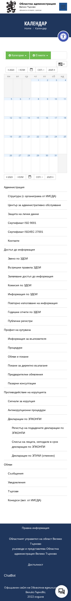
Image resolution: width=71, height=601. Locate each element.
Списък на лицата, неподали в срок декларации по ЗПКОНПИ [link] (35, 444)
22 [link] (38, 136)
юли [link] (22, 69)
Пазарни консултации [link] (22, 383)
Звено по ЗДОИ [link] (18, 258)
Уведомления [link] (16, 482)
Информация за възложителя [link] (27, 338)
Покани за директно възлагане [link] (28, 365)
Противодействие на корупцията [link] (25, 392)
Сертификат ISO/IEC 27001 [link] (25, 231)
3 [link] (56, 80)
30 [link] (47, 155)
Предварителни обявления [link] (25, 374)
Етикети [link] (41, 55)
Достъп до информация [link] (19, 249)
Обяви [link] (8, 464)
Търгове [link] (13, 491)
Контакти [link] (13, 240)
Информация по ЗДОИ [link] (22, 294)
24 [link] (56, 136)
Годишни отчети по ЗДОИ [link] (24, 312)
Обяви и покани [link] (18, 356)
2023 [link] (12, 69)
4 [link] (65, 80)
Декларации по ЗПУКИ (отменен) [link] (33, 455)
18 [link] (65, 117)
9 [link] (47, 98)
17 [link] (56, 117)
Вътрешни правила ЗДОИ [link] (24, 267)
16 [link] (47, 117)
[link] (63, 36)
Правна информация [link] (35, 527)
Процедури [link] (15, 347)
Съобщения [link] (15, 473)
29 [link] (38, 155)
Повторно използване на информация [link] (33, 303)
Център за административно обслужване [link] (34, 205)
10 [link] (56, 98)
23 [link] (47, 136)
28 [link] (29, 155)
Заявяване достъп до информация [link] (30, 276)
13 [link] (20, 117)
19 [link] (11, 136)
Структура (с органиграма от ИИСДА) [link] (32, 196)
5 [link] (11, 98)
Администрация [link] (14, 187)
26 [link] (11, 155)
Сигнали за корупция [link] (21, 401)
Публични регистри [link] (20, 320)
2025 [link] (51, 69)
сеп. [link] (40, 69)
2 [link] (47, 80)
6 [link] (20, 98)
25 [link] (65, 136)
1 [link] (38, 80)
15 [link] (38, 117)
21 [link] (29, 136)
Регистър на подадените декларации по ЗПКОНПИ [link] (38, 430)
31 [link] (56, 155)
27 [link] (20, 155)
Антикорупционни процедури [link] (27, 410)
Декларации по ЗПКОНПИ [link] (24, 419)
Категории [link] (18, 55)
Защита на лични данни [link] (23, 214)
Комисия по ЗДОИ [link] (19, 285)
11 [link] (65, 98)
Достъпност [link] (35, 564)
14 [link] (29, 117)
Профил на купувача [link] (17, 329)
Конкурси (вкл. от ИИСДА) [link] (24, 500)
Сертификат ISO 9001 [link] (22, 222)
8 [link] (38, 98)
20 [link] (20, 136)
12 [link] (11, 117)
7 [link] (29, 98)
